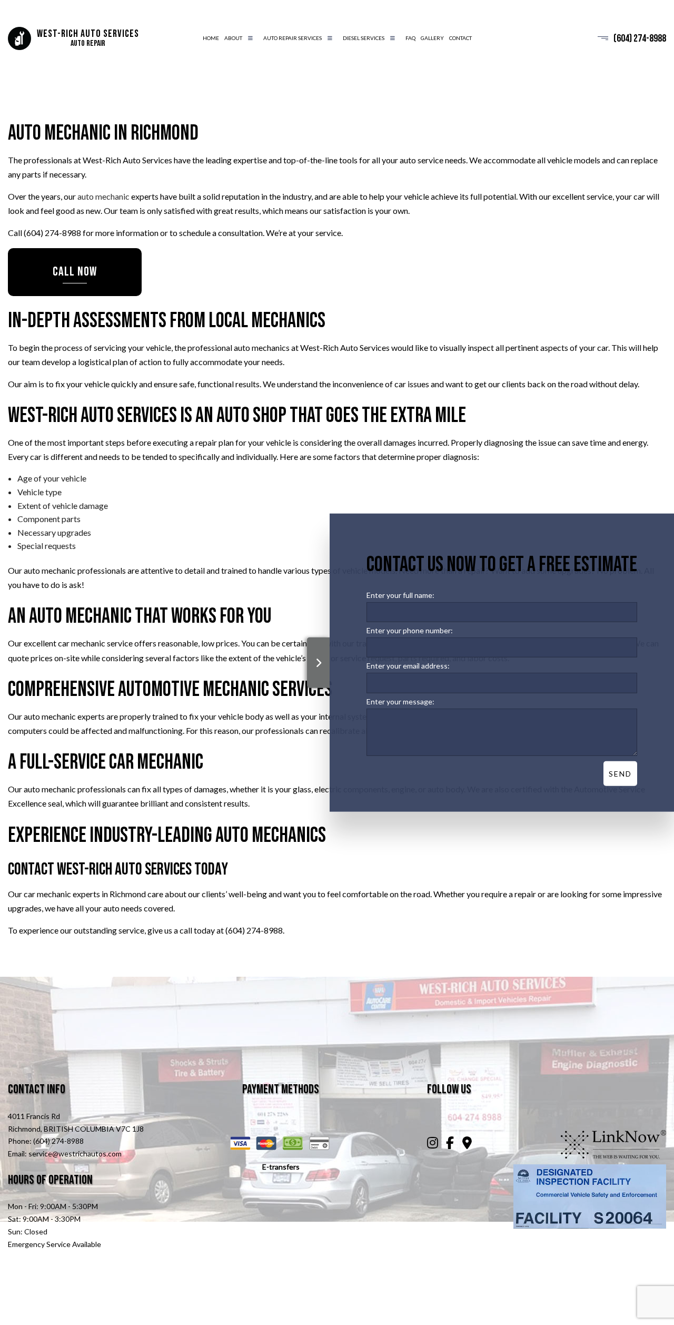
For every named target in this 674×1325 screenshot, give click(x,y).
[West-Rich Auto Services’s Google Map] (467, 1144)
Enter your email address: (408, 665)
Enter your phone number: (409, 629)
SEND (620, 773)
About (233, 38)
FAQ (410, 38)
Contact (460, 38)
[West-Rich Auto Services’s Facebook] (450, 1144)
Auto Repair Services (292, 38)
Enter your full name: (400, 594)
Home (211, 38)
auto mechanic (103, 196)
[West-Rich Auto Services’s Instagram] (432, 1144)
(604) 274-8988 (639, 38)
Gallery (432, 38)
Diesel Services (363, 38)
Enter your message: (400, 700)
